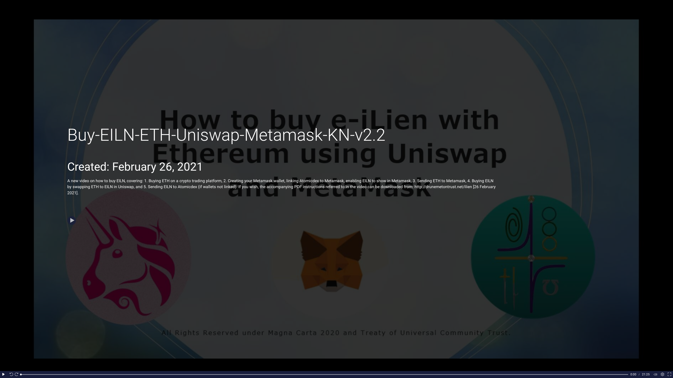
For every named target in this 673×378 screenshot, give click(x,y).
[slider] (324, 374)
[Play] (71, 220)
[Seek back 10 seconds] (10, 374)
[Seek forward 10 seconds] (17, 374)
